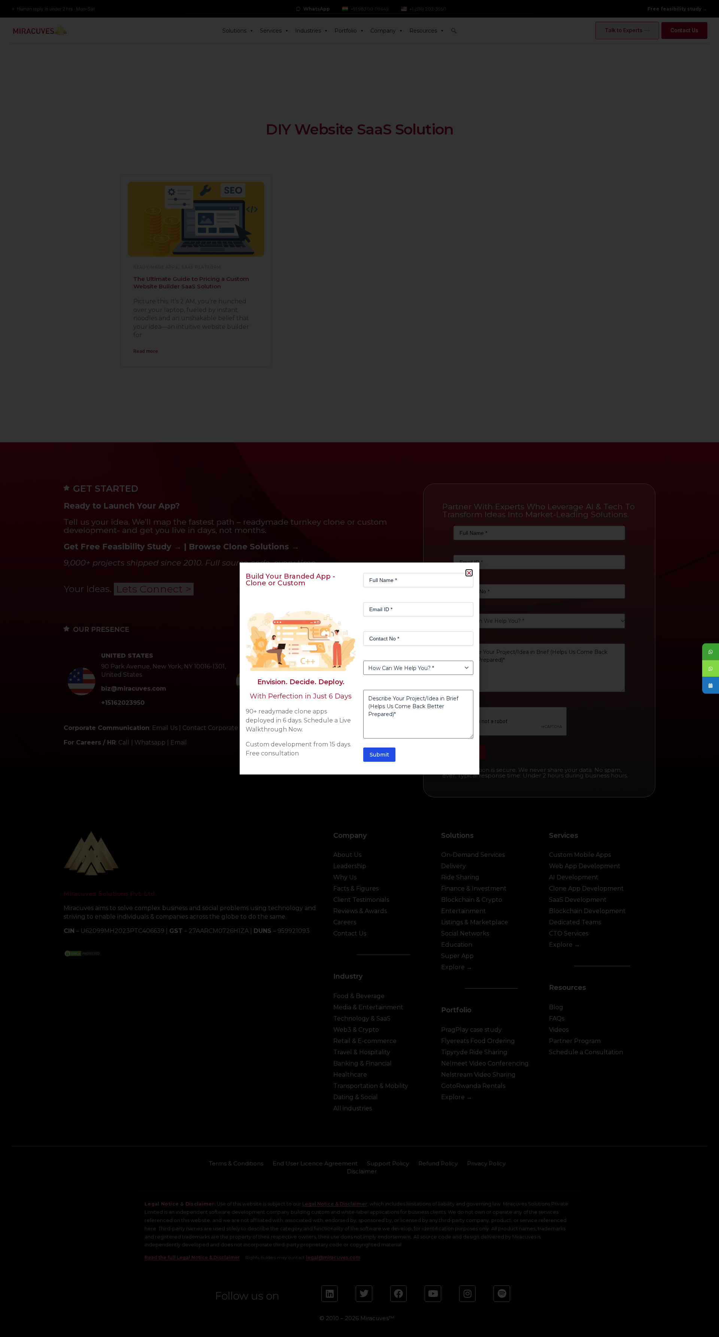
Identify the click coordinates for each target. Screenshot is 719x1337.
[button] (469, 573)
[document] (359, 668)
